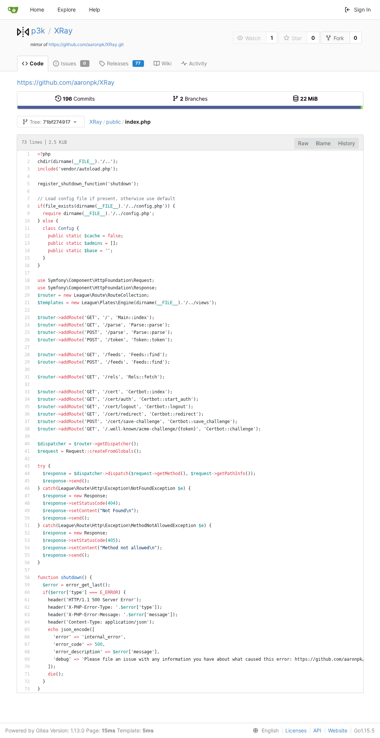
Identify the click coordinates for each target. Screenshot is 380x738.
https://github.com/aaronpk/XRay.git (86, 44)
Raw (303, 143)
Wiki (166, 63)
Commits (79, 98)
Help (94, 9)
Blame (323, 143)
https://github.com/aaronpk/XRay (65, 82)
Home (37, 9)
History (346, 143)
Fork (339, 38)
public (113, 121)
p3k (38, 30)
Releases (124, 63)
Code (36, 63)
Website (337, 730)
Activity (198, 63)
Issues (73, 63)
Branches (193, 98)
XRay (63, 30)
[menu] (264, 730)
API (317, 730)
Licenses (296, 730)
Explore (67, 9)
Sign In (362, 9)
